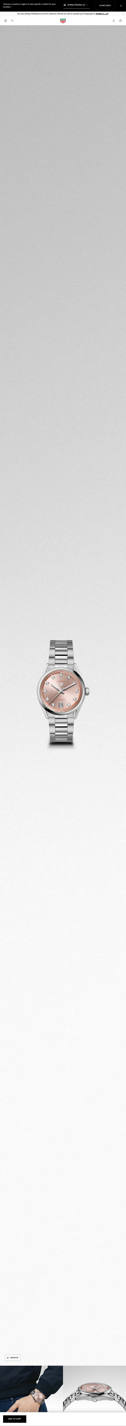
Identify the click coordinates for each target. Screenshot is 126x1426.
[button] (113, 20)
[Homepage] (63, 21)
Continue (107, 6)
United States (75, 5)
